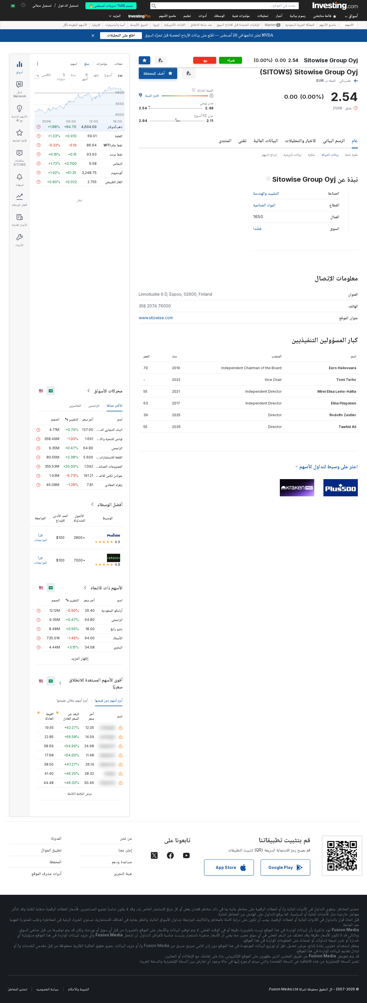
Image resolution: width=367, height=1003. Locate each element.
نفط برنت (116, 154)
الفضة (118, 136)
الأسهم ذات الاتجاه (106, 587)
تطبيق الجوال (51, 849)
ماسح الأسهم (167, 16)
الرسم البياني (334, 140)
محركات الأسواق (108, 391)
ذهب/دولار (115, 127)
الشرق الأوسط (139, 25)
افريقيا (96, 25)
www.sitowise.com (156, 317)
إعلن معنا (125, 849)
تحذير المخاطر (17, 989)
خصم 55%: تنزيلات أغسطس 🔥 (111, 5)
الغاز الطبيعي (113, 182)
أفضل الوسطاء (109, 504)
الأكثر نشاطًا (114, 405)
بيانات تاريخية (292, 154)
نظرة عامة (351, 154)
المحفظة (55, 861)
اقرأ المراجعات (40, 537)
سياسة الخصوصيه (47, 989)
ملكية (311, 154)
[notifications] (23, 5)
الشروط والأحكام (78, 989)
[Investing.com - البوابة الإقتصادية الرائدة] (335, 6)
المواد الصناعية (264, 204)
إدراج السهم (269, 154)
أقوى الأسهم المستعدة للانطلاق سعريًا (95, 683)
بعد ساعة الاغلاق (201, 25)
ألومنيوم (116, 173)
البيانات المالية (265, 140)
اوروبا (156, 25)
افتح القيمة (152, 95)
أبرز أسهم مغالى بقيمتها (72, 700)
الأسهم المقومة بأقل (75, 25)
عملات (118, 63)
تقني (242, 140)
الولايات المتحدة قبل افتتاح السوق (238, 25)
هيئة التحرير (123, 873)
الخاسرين (75, 405)
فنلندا (257, 228)
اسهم (74, 63)
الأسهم (349, 25)
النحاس (117, 163)
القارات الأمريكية (175, 25)
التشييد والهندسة (266, 193)
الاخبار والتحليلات (300, 140)
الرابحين (93, 405)
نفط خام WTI (113, 145)
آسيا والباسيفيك (115, 25)
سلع (86, 63)
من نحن (126, 838)
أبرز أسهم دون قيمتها (108, 700)
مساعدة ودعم (122, 861)
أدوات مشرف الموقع (46, 873)
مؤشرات (101, 63)
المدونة (56, 838)
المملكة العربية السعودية (300, 25)
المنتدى (225, 140)
